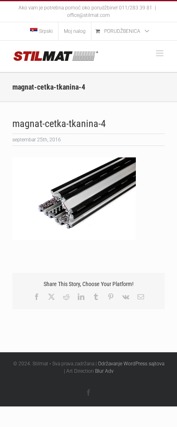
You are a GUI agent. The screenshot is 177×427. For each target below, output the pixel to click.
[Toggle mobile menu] (160, 53)
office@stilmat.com (88, 15)
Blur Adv (104, 371)
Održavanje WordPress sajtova (131, 364)
